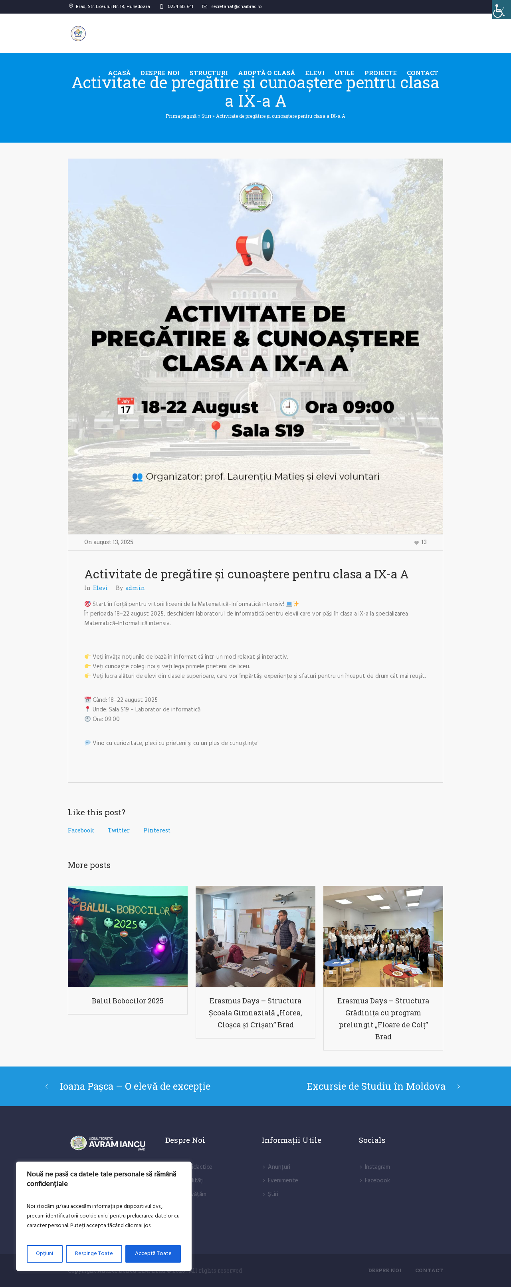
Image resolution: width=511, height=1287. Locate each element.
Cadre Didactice (191, 1167)
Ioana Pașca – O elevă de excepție (135, 1086)
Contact (429, 1270)
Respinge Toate (94, 1253)
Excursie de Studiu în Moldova (376, 1086)
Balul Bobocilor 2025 (128, 1000)
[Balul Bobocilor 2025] (128, 936)
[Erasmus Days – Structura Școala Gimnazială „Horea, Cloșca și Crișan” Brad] (255, 936)
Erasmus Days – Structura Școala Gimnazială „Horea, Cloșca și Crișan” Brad (255, 1012)
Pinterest (156, 830)
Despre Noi (385, 1270)
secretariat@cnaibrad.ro (236, 7)
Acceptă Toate (153, 1253)
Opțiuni (44, 1253)
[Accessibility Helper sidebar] (501, 9)
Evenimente (283, 1181)
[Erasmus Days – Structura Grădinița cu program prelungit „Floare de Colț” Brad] (383, 936)
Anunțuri (279, 1167)
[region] (104, 1216)
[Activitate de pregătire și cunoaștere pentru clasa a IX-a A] (255, 346)
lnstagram (377, 1167)
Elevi (100, 588)
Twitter (119, 830)
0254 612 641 (180, 7)
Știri (206, 116)
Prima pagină (181, 116)
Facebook (81, 830)
